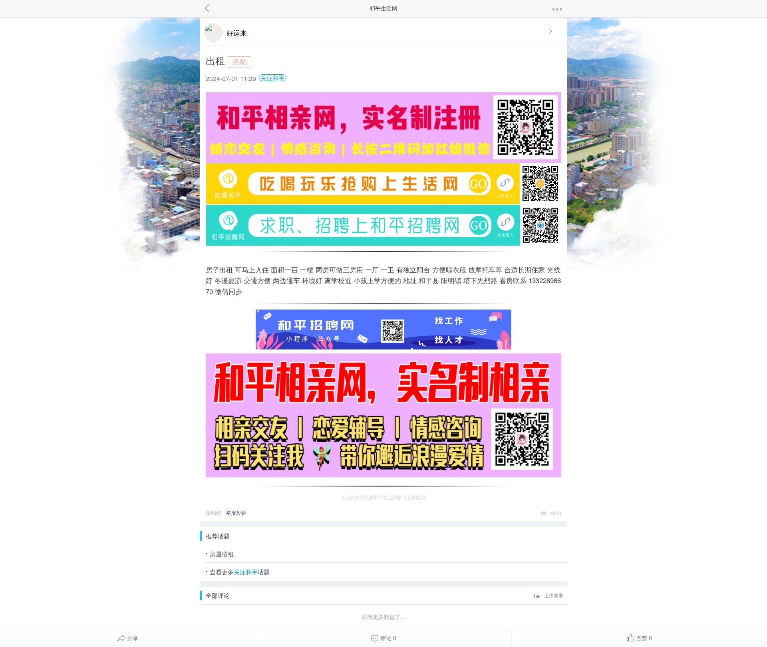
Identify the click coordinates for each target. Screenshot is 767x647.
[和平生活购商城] (383, 250)
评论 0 (387, 638)
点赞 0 (643, 638)
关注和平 (272, 77)
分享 (131, 638)
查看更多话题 (240, 572)
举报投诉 (236, 512)
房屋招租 (222, 554)
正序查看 (553, 595)
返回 (215, 7)
